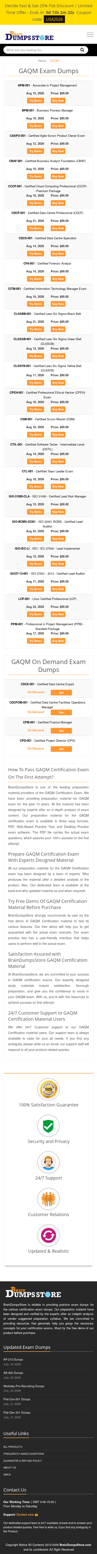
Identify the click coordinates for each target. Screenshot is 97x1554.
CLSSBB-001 (47, 313)
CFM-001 (47, 722)
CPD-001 (47, 740)
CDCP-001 (47, 213)
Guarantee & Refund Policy (22, 1460)
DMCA (7, 1474)
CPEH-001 (47, 394)
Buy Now (58, 100)
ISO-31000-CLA (47, 496)
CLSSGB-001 (47, 341)
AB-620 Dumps (13, 1372)
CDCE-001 (47, 684)
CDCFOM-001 (47, 704)
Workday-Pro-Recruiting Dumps (23, 1386)
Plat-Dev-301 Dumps (16, 1412)
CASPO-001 (47, 135)
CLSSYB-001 (47, 368)
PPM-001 (47, 626)
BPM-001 (47, 110)
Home (42, 60)
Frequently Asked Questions (23, 1453)
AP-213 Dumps (13, 1359)
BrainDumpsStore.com (75, 1544)
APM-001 (47, 85)
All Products (12, 1446)
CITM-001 (47, 288)
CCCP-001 (47, 188)
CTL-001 (47, 471)
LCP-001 (47, 599)
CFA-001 (47, 263)
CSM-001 (47, 419)
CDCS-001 (47, 238)
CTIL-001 (47, 446)
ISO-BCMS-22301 (47, 523)
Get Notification (61, 692)
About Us (9, 1467)
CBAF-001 (47, 161)
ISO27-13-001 (47, 573)
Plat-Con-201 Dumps (16, 1399)
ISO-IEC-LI (47, 548)
